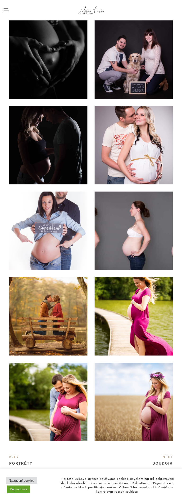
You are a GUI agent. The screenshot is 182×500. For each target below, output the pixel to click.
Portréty (20, 463)
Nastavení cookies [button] (21, 480)
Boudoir (162, 463)
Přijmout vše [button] (18, 489)
